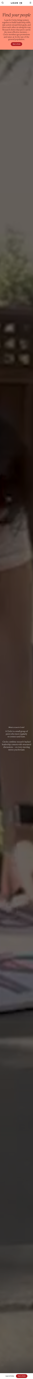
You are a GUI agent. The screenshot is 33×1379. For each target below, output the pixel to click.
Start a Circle (16, 44)
